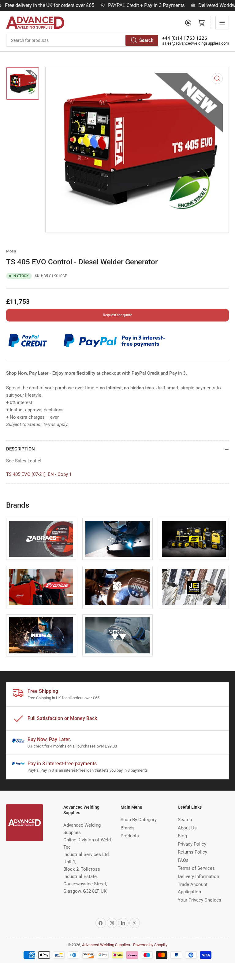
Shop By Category (139, 819)
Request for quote (117, 315)
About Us (187, 828)
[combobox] (82, 40)
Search (146, 40)
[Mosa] (41, 635)
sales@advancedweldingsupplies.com (195, 43)
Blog (182, 836)
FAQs (183, 860)
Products (130, 836)
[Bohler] (117, 539)
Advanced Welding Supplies (106, 944)
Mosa (11, 251)
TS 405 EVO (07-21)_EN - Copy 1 (39, 474)
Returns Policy (192, 852)
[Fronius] (41, 587)
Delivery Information (198, 876)
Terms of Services (196, 868)
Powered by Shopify (150, 944)
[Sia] (117, 635)
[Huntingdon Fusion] (117, 587)
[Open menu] (222, 22)
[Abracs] (41, 539)
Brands (128, 828)
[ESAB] (194, 539)
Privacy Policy (192, 844)
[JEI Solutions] (194, 587)
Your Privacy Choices (199, 900)
